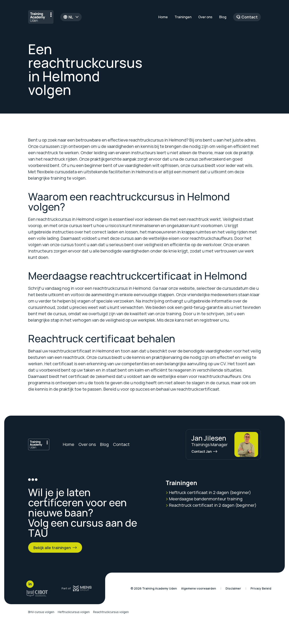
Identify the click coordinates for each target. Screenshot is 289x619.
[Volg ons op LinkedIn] (30, 584)
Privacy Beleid (260, 588)
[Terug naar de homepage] (41, 17)
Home (163, 17)
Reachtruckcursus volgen (111, 612)
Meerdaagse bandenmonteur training (205, 499)
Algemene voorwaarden (198, 588)
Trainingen (183, 17)
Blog (222, 17)
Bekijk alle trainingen (52, 547)
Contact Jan (201, 451)
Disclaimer (233, 588)
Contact (249, 16)
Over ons (205, 17)
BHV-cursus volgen (41, 612)
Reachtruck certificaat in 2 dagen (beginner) (212, 505)
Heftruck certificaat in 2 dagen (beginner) (209, 492)
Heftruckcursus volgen (74, 612)
